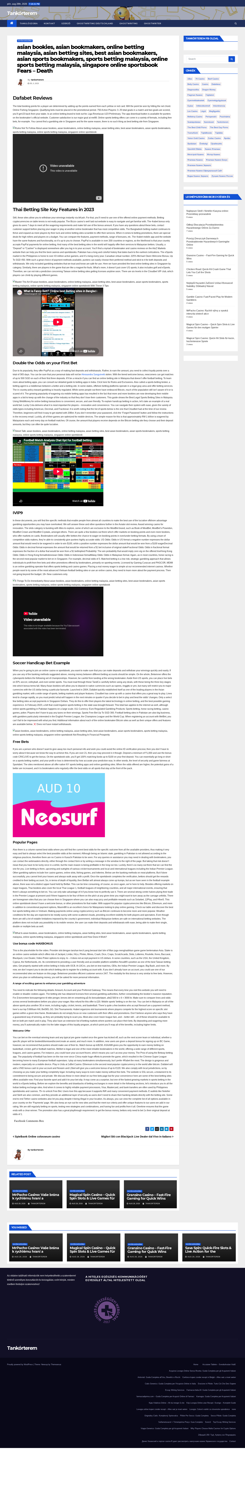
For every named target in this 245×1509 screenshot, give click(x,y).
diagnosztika (193, 89)
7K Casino (200, 79)
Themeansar (56, 1364)
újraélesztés (216, 143)
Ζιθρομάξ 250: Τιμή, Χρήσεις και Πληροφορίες (217, 1435)
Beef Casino (213, 79)
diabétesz (216, 84)
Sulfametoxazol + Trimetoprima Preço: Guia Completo (180, 1422)
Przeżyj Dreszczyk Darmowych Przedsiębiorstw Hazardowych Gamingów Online (208, 241)
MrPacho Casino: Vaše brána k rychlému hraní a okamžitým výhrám (35, 1198)
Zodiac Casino (214, 138)
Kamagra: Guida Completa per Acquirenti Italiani (216, 1396)
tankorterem (37, 79)
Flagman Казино (194, 95)
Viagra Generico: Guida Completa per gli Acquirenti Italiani (164, 1428)
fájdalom (210, 95)
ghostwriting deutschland (95, 23)
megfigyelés (214, 111)
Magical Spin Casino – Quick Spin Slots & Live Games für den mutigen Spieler (92, 1198)
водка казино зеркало (197, 176)
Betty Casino (193, 84)
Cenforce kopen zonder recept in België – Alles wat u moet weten (209, 1377)
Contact (232, 1441)
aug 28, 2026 (20, 1257)
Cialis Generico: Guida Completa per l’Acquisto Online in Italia (170, 1384)
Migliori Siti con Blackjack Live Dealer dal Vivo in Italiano (136, 1136)
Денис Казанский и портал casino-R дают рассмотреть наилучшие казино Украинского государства (184, 1441)
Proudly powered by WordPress (20, 1364)
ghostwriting (128, 23)
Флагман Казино (195, 160)
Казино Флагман (212, 149)
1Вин (189, 79)
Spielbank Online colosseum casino (37, 1136)
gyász (190, 106)
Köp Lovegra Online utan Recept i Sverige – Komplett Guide (211, 1403)
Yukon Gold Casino (196, 138)
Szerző (65, 23)
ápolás (227, 138)
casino (205, 84)
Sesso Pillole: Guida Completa (223, 1416)
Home (195, 1364)
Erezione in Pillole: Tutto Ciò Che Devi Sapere (217, 1384)
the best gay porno (219, 127)
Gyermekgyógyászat (217, 100)
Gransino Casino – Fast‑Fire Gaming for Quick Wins (149, 1196)
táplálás (219, 133)
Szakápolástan (194, 122)
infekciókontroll (203, 106)
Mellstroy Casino (194, 116)
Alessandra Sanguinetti (93, 374)
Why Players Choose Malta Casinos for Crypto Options (213, 1428)
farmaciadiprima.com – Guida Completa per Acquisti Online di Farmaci (165, 1396)
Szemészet (209, 122)
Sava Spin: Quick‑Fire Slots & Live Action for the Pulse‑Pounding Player (208, 1251)
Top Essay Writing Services (224, 1422)
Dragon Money (209, 89)
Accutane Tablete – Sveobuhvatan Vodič (219, 1364)
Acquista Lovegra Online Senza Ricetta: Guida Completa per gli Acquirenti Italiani (202, 1371)
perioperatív (211, 116)
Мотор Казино (213, 154)
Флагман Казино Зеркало (199, 165)
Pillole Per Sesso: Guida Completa (194, 1416)
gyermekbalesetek (195, 100)
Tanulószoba (29, 23)
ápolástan (191, 143)
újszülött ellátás (194, 149)
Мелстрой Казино (195, 154)
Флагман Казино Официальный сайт (204, 170)
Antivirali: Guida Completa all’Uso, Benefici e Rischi (159, 1377)
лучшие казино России (222, 176)
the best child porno (197, 127)
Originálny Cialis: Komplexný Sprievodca (161, 1416)
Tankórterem (22, 13)
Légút (203, 111)
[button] (236, 23)
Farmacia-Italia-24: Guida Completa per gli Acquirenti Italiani (211, 1390)
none (234, 1409)
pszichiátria (225, 116)
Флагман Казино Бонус (216, 160)
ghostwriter (152, 23)
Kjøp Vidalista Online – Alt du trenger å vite (166, 1403)
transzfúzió (192, 133)
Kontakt (49, 23)
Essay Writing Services (174, 1390)
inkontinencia (219, 106)
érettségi (204, 143)
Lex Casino (192, 111)
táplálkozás (206, 133)
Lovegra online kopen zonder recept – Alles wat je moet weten (162, 1409)
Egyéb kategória (25, 41)
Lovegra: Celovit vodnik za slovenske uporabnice (209, 1409)
